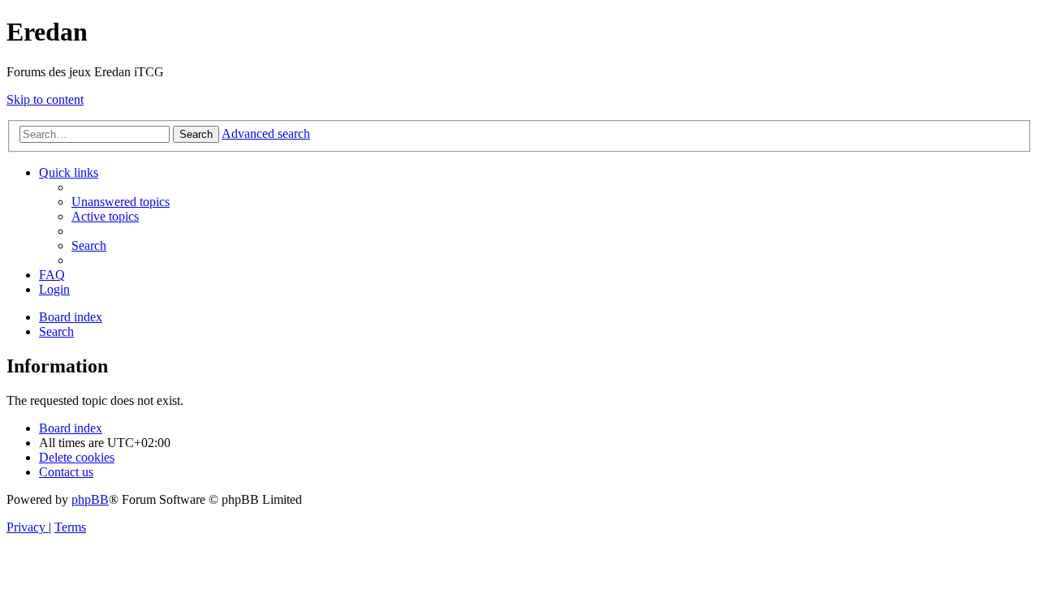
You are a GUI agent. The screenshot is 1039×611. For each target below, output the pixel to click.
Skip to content (45, 99)
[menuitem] (120, 202)
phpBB (90, 499)
